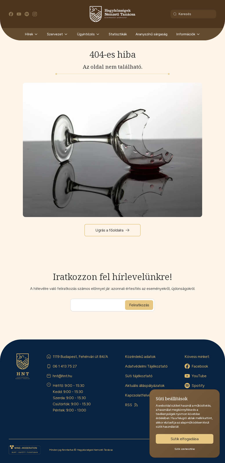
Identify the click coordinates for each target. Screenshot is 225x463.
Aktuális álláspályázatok (145, 385)
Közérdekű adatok (140, 356)
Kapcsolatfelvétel (140, 395)
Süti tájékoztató (138, 376)
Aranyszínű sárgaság (151, 34)
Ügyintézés (86, 34)
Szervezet (55, 34)
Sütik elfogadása (185, 439)
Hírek (29, 34)
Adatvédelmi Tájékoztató (146, 366)
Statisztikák (118, 34)
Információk (185, 34)
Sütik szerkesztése (184, 448)
